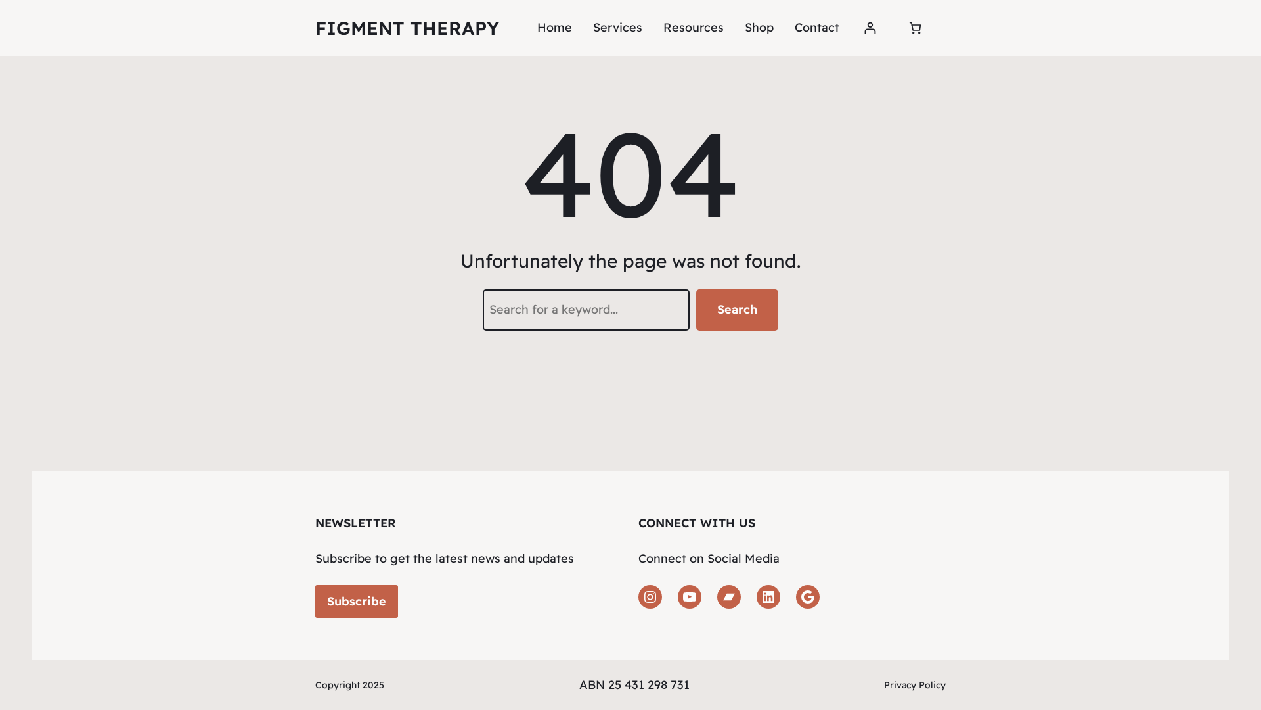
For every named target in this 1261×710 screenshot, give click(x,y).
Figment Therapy (407, 27)
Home (554, 27)
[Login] (870, 28)
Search (737, 309)
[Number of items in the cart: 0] (915, 28)
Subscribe (356, 601)
